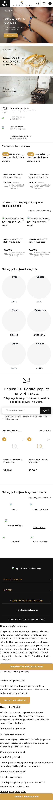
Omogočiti (20, 728)
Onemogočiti (7, 728)
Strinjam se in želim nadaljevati (26, 666)
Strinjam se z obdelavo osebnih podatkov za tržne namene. (26, 418)
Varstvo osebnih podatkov (32, 419)
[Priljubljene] (44, 3)
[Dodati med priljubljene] (23, 155)
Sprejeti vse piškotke (15, 700)
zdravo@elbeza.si (29, 610)
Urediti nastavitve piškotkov (14, 671)
